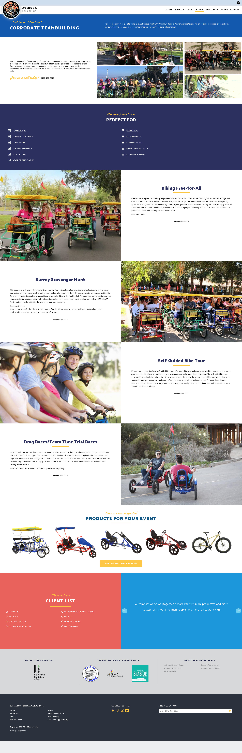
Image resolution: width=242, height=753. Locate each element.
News (50, 710)
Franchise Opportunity (58, 719)
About (224, 9)
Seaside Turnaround (209, 665)
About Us (14, 713)
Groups (199, 9)
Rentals (180, 9)
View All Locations (56, 713)
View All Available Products (121, 563)
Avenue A (29, 8)
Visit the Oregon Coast (174, 665)
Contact (235, 9)
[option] (30, 542)
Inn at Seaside (170, 671)
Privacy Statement (17, 730)
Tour (190, 9)
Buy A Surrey (53, 716)
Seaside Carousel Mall (210, 668)
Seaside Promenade (172, 668)
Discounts (212, 9)
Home (169, 9)
